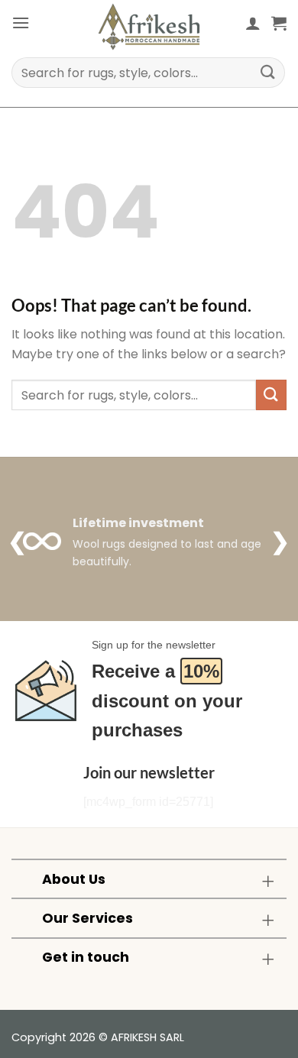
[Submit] (268, 72)
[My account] (253, 23)
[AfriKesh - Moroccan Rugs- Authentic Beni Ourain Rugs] (149, 26)
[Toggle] (268, 880)
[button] (20, 22)
